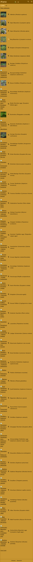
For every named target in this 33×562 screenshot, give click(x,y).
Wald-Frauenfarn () (20, 519)
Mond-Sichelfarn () (20, 353)
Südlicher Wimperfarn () (21, 471)
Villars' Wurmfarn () (19, 510)
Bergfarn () (19, 47)
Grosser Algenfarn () (20, 257)
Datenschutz (19, 560)
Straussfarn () (20, 453)
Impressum (13, 560)
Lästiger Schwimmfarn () (21, 333)
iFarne (4, 2)
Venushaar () (20, 490)
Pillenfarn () (18, 381)
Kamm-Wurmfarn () (20, 285)
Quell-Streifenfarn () (21, 389)
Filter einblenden (5, 8)
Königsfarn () (18, 294)
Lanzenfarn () (19, 323)
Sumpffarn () (19, 480)
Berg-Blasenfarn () (20, 39)
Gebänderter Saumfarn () (20, 203)
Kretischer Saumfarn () (19, 313)
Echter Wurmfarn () (20, 154)
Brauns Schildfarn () (20, 83)
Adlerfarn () (18, 14)
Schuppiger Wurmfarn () (21, 426)
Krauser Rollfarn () (21, 303)
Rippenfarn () (18, 398)
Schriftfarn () (18, 417)
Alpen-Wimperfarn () (19, 31)
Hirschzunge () (20, 276)
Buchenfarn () (20, 114)
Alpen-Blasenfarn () (20, 22)
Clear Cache (3, 550)
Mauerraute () (20, 343)
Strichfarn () (19, 462)
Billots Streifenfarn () (20, 56)
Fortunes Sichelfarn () (21, 193)
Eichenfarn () (20, 164)
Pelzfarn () (18, 372)
